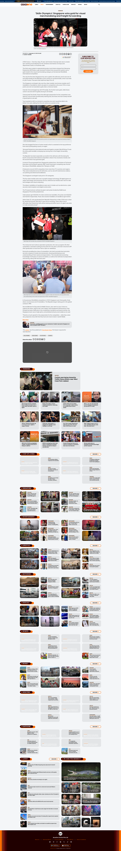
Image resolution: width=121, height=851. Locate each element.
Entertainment (49, 4)
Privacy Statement (59, 839)
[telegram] (64, 54)
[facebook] (60, 54)
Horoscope (66, 4)
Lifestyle (58, 4)
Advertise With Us (47, 839)
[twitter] (62, 54)
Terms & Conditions (81, 839)
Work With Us (70, 839)
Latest (36, 4)
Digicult (73, 4)
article (27, 330)
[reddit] (69, 54)
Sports (80, 4)
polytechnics (43, 335)
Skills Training (26, 335)
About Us (37, 839)
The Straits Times (47, 330)
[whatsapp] (66, 54)
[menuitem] (36, 5)
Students (50, 335)
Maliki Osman (34, 335)
